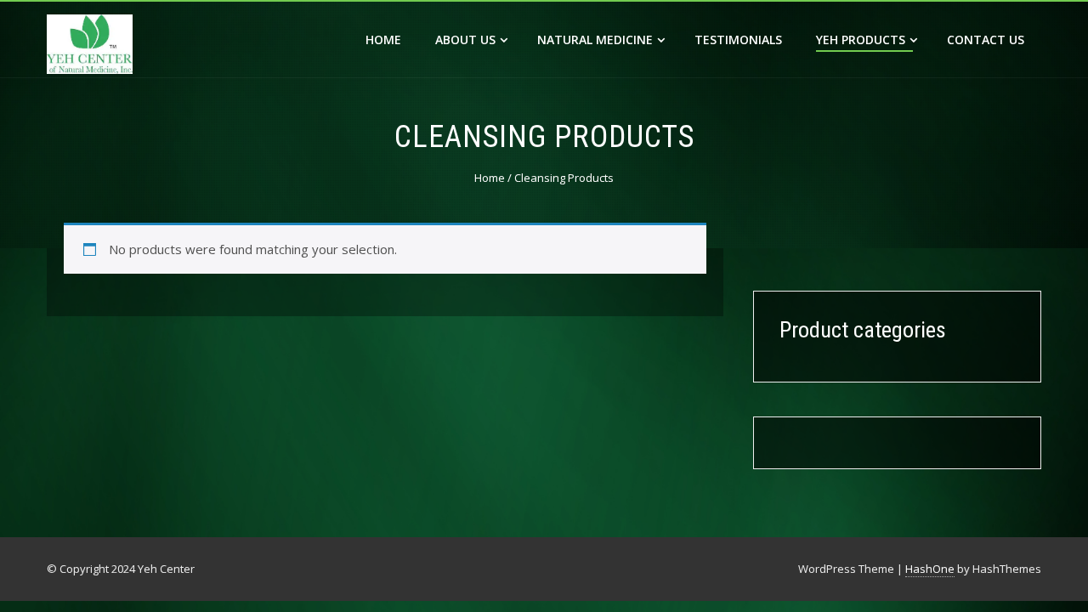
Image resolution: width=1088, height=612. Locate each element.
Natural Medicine (595, 39)
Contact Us (985, 39)
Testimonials (738, 39)
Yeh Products (860, 39)
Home (383, 39)
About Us (465, 39)
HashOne (930, 568)
